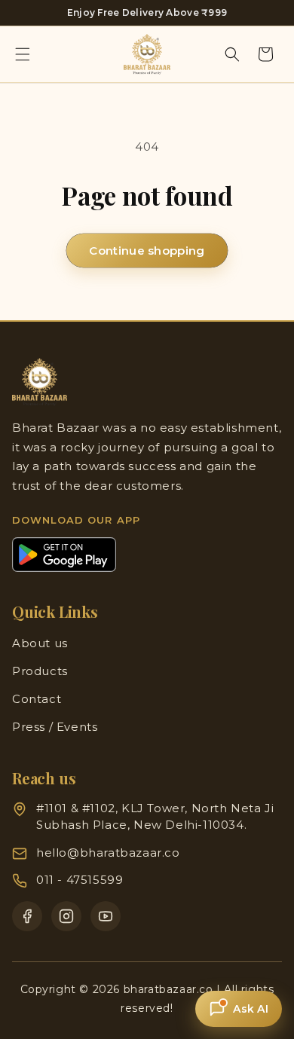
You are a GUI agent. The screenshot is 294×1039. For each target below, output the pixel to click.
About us (40, 643)
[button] (22, 54)
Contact (36, 699)
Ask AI (250, 1009)
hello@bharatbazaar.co (108, 852)
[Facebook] (27, 916)
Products (40, 671)
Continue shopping (146, 250)
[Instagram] (66, 916)
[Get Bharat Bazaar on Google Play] (64, 554)
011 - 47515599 (79, 879)
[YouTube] (105, 916)
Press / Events (54, 727)
